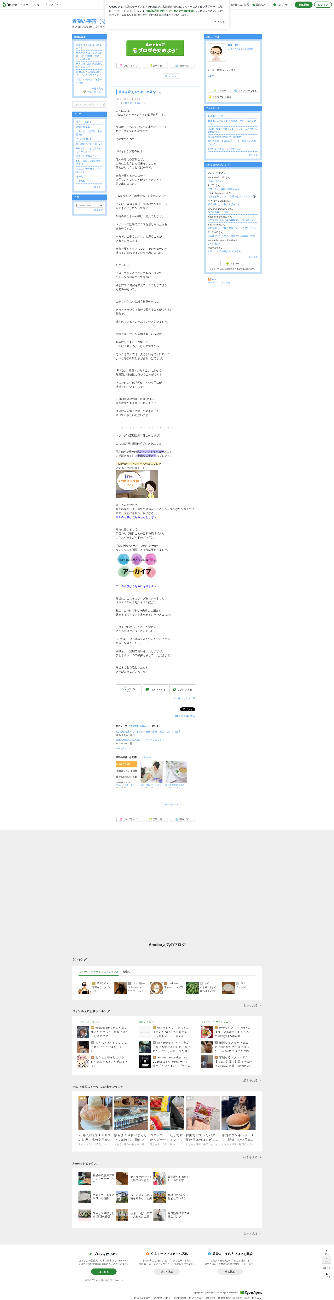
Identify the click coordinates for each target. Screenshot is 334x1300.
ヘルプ (258, 1297)
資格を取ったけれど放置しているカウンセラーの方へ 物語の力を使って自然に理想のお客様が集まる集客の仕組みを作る (233, 227)
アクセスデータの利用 (203, 1297)
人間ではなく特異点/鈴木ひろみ (224, 251)
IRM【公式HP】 (216, 116)
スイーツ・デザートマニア (216, 1021)
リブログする (184, 689)
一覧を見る (252, 154)
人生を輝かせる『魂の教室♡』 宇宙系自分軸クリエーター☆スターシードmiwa (233, 219)
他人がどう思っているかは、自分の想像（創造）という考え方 (148, 731)
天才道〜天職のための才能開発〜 (225, 136)
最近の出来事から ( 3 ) (88, 156)
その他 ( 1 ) (82, 176)
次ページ (171, 75)
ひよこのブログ (216, 180)
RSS (213, 279)
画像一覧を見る (95, 91)
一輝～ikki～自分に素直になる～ (225, 188)
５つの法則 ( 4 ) (84, 139)
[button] (326, 1275)
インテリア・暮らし (88, 1021)
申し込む (230, 1271)
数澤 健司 (233, 44)
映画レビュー (146, 1021)
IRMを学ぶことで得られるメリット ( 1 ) (88, 150)
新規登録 (304, 4)
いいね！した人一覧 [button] (184, 698)
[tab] (98, 971)
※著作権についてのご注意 (219, 282)
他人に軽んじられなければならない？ (89, 65)
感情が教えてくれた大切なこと (224, 204)
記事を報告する (187, 715)
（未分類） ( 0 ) (84, 181)
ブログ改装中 (215, 243)
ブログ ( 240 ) (83, 122)
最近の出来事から (134, 103)
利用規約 (181, 1297)
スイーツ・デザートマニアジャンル (98, 971)
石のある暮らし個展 (218, 212)
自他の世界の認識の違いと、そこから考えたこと (141, 740)
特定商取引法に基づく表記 (235, 1297)
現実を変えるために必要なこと (140, 92)
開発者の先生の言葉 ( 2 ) (89, 143)
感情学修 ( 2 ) (83, 126)
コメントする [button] (158, 689)
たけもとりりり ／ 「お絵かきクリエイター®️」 (233, 196)
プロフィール (234, 48)
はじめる (104, 1271)
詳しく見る (167, 1271)
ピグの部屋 (248, 48)
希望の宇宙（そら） (94, 21)
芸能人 (126, 971)
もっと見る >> (123, 748)
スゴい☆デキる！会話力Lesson (224, 149)
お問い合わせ (163, 1297)
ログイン (323, 4)
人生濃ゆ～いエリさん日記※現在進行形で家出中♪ (233, 235)
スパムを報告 (144, 1297)
